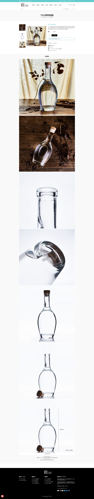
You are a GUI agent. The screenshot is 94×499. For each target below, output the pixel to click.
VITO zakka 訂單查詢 (48, 483)
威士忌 (54, 48)
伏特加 (57, 48)
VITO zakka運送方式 (35, 481)
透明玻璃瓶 (60, 48)
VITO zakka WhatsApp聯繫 (49, 481)
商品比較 (55, 43)
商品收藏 (50, 43)
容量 (48, 31)
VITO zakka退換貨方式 (35, 483)
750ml (51, 48)
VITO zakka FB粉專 (22, 478)
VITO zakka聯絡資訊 (48, 478)
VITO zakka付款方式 (35, 480)
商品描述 (47, 56)
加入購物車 (54, 35)
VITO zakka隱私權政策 (35, 478)
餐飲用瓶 (43, 16)
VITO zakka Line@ (47, 480)
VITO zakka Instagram (22, 480)
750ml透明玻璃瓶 (50, 16)
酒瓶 (46, 16)
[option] (22, 27)
